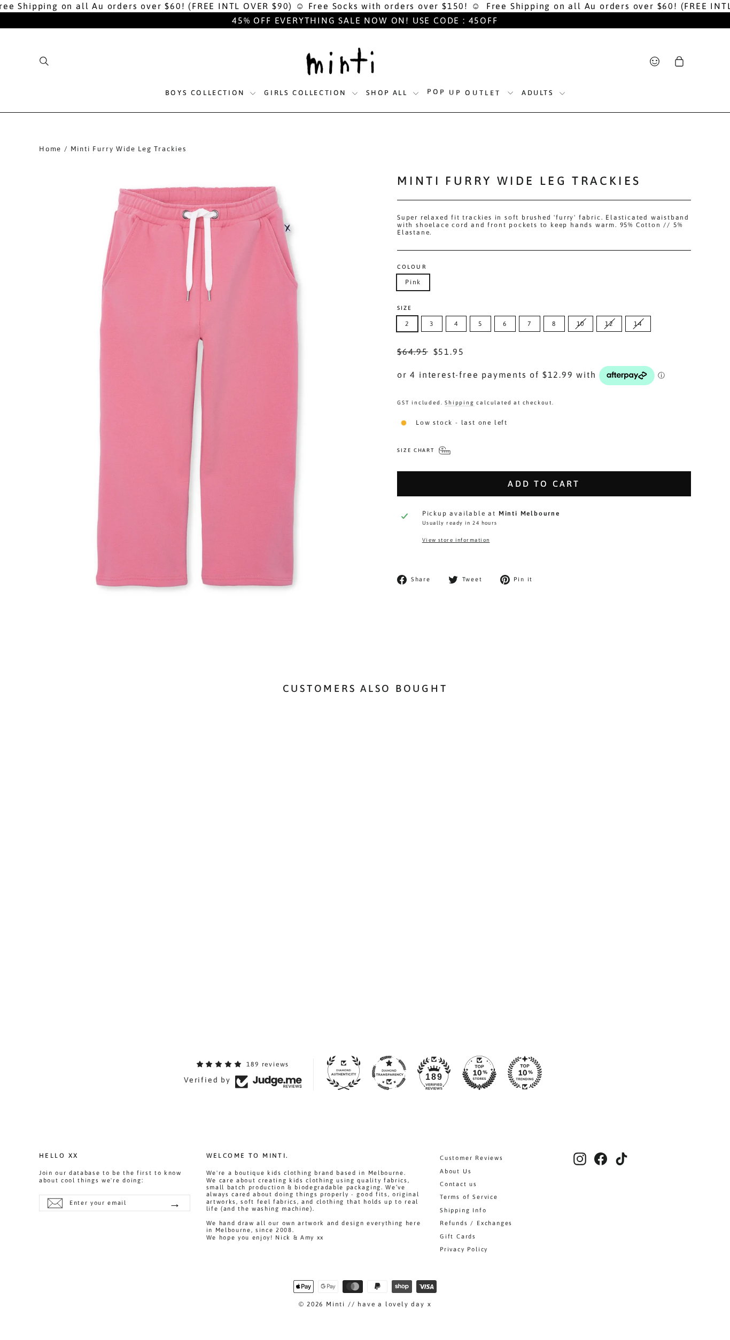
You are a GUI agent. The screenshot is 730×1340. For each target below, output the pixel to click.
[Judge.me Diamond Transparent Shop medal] (389, 1073)
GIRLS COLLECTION (306, 93)
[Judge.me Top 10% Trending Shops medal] (525, 1073)
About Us (455, 1171)
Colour (411, 267)
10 (581, 324)
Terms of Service (469, 1197)
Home (50, 149)
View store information (456, 540)
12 (609, 324)
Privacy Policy (464, 1249)
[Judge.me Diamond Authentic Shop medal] (344, 1073)
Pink (413, 282)
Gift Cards (458, 1236)
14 (638, 324)
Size (404, 308)
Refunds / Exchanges (476, 1223)
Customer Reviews (471, 1158)
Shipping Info (463, 1210)
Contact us (458, 1184)
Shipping (459, 402)
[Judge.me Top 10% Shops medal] (479, 1073)
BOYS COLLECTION (206, 93)
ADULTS (539, 93)
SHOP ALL (388, 93)
